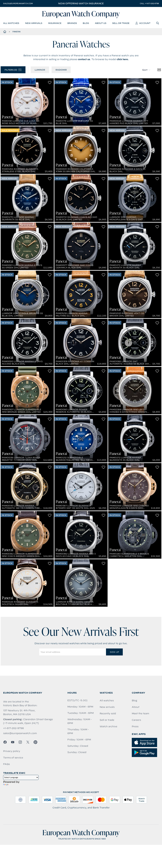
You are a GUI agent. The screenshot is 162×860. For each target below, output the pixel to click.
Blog (134, 700)
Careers (136, 720)
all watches (11, 23)
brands (72, 23)
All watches (107, 700)
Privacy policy (11, 751)
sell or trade (120, 23)
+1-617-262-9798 (13, 728)
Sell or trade (107, 720)
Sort (144, 70)
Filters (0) (11, 70)
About (135, 707)
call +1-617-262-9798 (149, 3)
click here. (123, 59)
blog (86, 23)
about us (100, 23)
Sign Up (114, 652)
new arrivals (33, 23)
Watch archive (108, 726)
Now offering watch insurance (81, 3)
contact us (84, 59)
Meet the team (140, 713)
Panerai (16, 32)
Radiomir (61, 70)
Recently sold (108, 713)
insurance (54, 23)
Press (135, 726)
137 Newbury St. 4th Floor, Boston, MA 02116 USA (19, 712)
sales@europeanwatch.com (18, 3)
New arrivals (107, 707)
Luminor (40, 70)
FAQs (6, 764)
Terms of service (13, 757)
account (144, 23)
